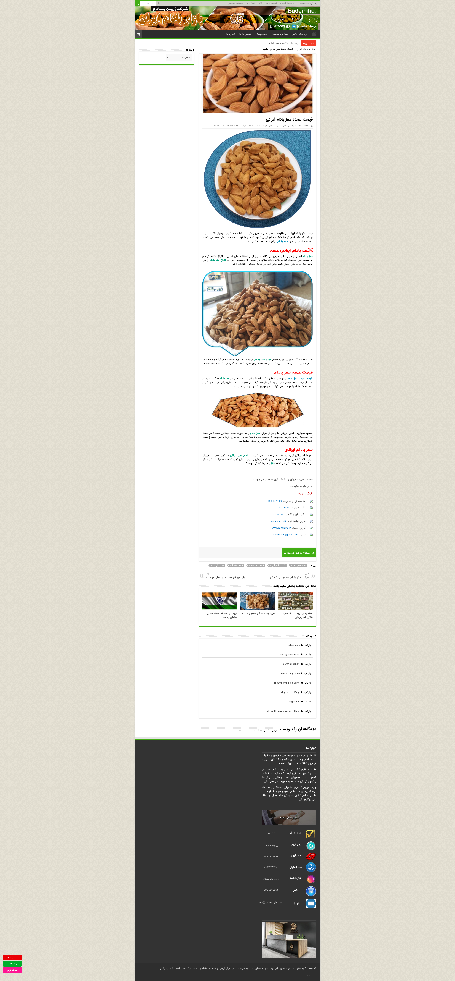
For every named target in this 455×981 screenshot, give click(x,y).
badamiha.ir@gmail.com (285, 535)
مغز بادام (273, 125)
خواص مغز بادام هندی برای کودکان (289, 576)
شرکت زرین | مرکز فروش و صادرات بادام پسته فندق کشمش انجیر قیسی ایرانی (202, 968)
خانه (261, 3)
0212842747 (278, 514)
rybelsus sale (293, 645)
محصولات (261, 34)
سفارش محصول (235, 3)
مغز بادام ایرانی (248, 125)
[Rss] (158, 3)
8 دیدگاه (231, 125)
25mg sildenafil (291, 664)
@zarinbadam (279, 521)
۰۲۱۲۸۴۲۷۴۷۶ (271, 857)
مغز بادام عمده (217, 565)
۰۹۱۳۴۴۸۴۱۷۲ (271, 867)
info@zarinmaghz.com (271, 902)
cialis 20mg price (290, 673)
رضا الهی (271, 833)
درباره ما (251, 3)
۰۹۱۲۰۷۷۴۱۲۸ (271, 846)
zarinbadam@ (271, 879)
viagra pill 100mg (290, 692)
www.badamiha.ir (281, 528)
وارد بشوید (244, 731)
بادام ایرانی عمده (298, 565)
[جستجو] (137, 3)
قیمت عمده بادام (256, 565)
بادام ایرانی (282, 125)
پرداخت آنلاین (287, 3)
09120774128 (275, 501)
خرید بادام (282, 241)
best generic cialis (290, 654)
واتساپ (13, 964)
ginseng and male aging (286, 683)
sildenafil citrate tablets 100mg (283, 711)
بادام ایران (302, 49)
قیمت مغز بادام (236, 565)
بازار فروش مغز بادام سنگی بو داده (225, 576)
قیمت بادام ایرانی (277, 565)
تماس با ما (271, 3)
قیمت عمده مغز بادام (300, 378)
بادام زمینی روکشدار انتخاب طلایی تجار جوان (298, 615)
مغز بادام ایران (262, 125)
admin (307, 125)
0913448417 (285, 508)
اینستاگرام (12, 970)
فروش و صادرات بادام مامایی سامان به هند (278, 43)
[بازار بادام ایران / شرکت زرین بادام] (227, 18)
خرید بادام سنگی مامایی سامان (258, 614)
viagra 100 (294, 702)
